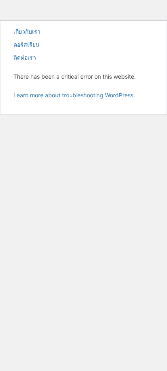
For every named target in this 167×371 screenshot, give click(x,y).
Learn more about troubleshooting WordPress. (74, 95)
